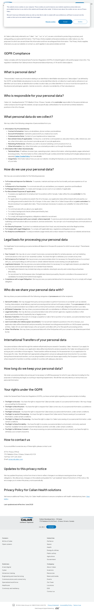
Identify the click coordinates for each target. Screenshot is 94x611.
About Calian (51, 567)
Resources (51, 573)
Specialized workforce (10, 582)
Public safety (51, 553)
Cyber (4, 570)
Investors (50, 570)
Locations (50, 585)
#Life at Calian (7, 541)
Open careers (7, 544)
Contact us (51, 591)
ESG (48, 588)
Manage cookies (51, 22)
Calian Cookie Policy (22, 156)
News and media (52, 576)
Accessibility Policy (66, 605)
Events (49, 579)
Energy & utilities (53, 550)
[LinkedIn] (14, 605)
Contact (51, 527)
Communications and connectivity (14, 579)
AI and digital (6, 567)
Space (49, 544)
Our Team (50, 582)
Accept (65, 22)
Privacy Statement (53, 605)
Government (51, 559)
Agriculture (51, 556)
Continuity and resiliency (10, 588)
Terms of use (77, 605)
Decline (80, 22)
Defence (50, 541)
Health (49, 547)
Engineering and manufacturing (13, 576)
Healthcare (6, 585)
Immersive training (8, 573)
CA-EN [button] (41, 527)
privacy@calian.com (16, 459)
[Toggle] (91, 4)
